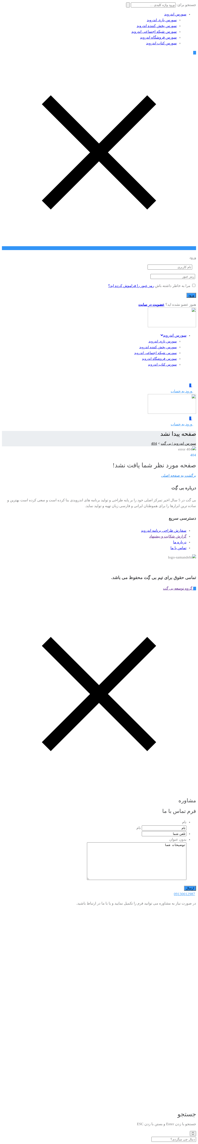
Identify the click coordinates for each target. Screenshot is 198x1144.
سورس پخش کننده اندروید (157, 26)
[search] (193, 1133)
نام (184, 822)
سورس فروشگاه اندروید (158, 37)
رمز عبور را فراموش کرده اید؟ (131, 286)
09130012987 (184, 894)
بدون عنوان (177, 839)
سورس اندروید (175, 14)
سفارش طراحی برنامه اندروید (163, 530)
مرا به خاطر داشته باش (172, 286)
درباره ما (179, 542)
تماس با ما (178, 548)
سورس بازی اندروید (162, 20)
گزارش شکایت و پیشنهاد (167, 536)
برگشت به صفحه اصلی (178, 475)
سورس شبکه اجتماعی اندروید (154, 32)
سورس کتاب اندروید (161, 43)
